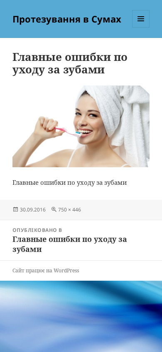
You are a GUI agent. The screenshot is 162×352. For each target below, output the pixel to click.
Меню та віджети (141, 27)
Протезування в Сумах (66, 19)
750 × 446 (69, 209)
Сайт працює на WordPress (45, 270)
